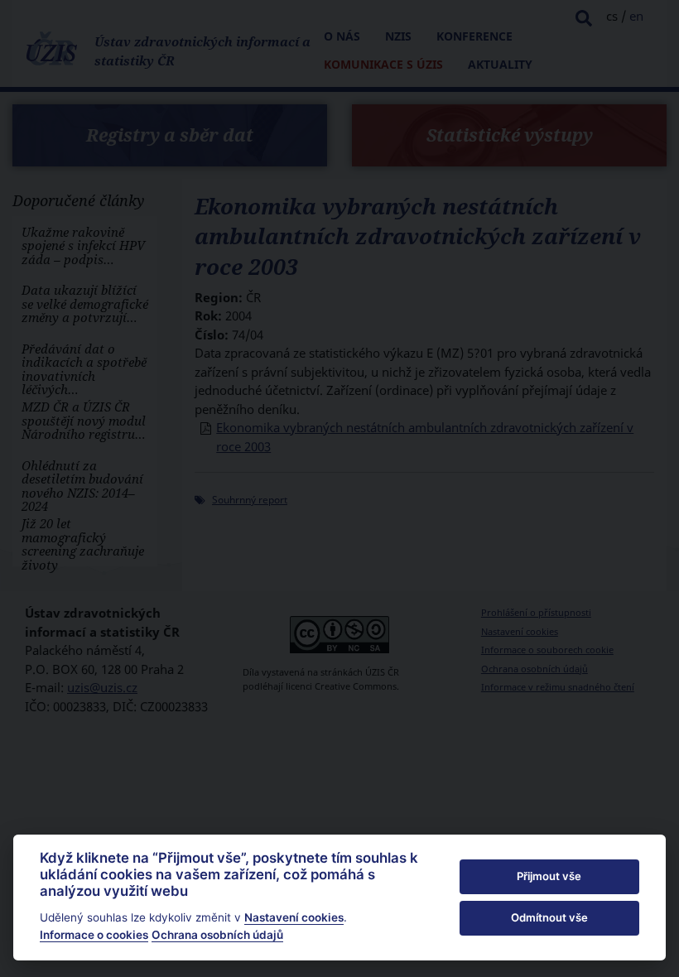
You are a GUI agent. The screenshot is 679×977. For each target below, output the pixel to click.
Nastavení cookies (294, 917)
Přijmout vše (549, 876)
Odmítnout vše (549, 917)
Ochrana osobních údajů (217, 934)
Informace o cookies (94, 934)
